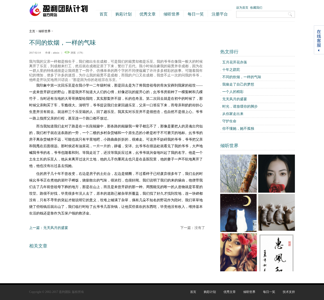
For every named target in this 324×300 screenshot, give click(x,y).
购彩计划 (123, 14)
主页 (32, 31)
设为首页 (242, 7)
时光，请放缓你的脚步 (240, 106)
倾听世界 (172, 14)
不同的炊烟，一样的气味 (241, 77)
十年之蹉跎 (231, 70)
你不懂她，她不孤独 (238, 128)
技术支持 (289, 292)
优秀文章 (147, 14)
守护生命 (229, 121)
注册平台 (220, 14)
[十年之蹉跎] (276, 229)
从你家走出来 (233, 114)
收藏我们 (256, 7)
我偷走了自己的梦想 (238, 84)
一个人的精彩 (233, 92)
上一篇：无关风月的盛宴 (48, 228)
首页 (103, 14)
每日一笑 (196, 14)
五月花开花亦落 (234, 62)
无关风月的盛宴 (234, 99)
